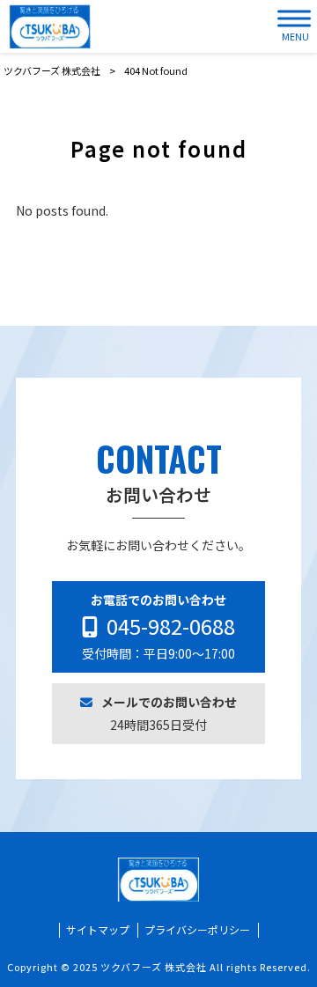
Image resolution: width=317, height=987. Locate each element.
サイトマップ (97, 930)
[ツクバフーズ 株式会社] (50, 26)
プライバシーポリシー (197, 930)
